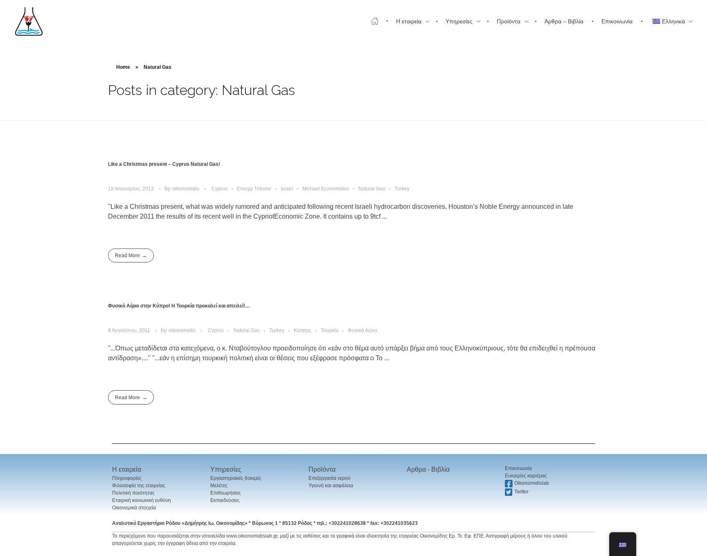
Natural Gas (371, 189)
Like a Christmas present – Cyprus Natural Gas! (164, 164)
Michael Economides (325, 189)
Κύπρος (302, 330)
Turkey (402, 189)
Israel (287, 189)
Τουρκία (329, 330)
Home (123, 67)
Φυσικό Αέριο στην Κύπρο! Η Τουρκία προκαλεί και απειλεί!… (179, 306)
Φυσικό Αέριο (362, 330)
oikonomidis (186, 189)
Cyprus (219, 189)
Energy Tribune (254, 189)
